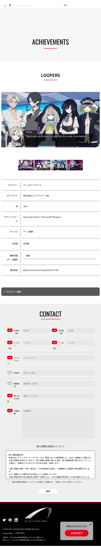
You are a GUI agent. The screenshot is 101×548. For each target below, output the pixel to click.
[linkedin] (16, 520)
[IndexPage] (16, 5)
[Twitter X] (4, 520)
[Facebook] (10, 520)
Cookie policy (20, 533)
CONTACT (77, 533)
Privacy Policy (8, 533)
